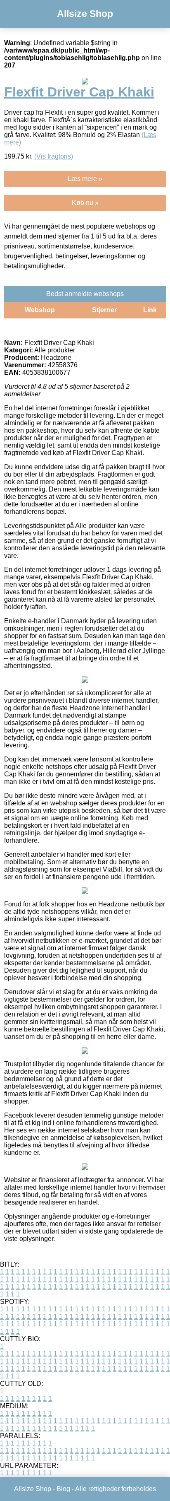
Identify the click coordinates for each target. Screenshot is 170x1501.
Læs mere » (85, 178)
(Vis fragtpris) (53, 156)
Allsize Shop (85, 13)
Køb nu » (85, 202)
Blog (63, 1488)
